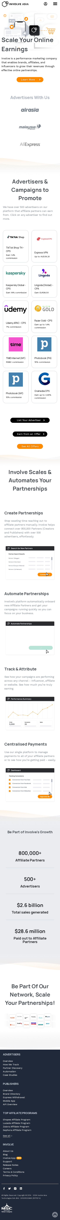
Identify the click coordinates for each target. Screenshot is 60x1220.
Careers (7, 1168)
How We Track (11, 1064)
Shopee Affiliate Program (16, 1119)
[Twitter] (9, 1188)
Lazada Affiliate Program (16, 1123)
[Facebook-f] (3, 1188)
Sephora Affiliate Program (17, 1130)
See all (6, 1135)
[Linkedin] (20, 1188)
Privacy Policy (10, 1175)
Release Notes (10, 1165)
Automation (9, 1071)
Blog (5, 1154)
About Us (8, 1151)
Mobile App (9, 1100)
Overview (8, 1061)
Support (7, 1161)
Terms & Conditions (13, 1172)
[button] (55, 4)
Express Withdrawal (14, 1097)
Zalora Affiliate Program (16, 1126)
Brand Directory (11, 1093)
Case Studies (10, 1075)
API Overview (10, 1104)
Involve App (12, 1158)
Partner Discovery (12, 1068)
